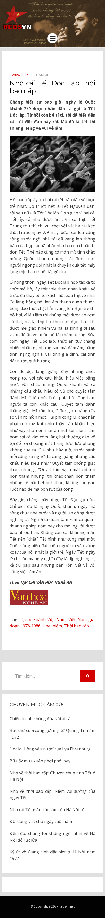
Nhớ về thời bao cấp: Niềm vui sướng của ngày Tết (52, 794)
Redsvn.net (67, 906)
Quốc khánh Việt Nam (43, 619)
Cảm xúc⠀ (45, 74)
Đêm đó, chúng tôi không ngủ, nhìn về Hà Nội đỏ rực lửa (52, 837)
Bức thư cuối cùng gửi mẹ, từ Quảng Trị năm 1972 (52, 734)
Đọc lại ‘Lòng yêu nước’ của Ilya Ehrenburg (50, 749)
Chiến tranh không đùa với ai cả (40, 718)
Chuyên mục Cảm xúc (37, 704)
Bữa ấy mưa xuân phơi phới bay (40, 761)
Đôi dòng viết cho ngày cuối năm (41, 821)
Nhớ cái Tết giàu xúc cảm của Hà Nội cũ (47, 809)
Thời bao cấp (76, 626)
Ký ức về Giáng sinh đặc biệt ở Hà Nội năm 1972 (52, 855)
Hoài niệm (52, 626)
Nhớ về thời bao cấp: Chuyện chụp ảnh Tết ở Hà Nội (52, 776)
